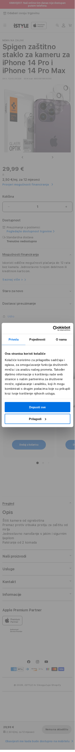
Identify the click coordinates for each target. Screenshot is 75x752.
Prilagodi (35, 418)
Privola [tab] (14, 339)
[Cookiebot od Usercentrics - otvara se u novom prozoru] (53, 328)
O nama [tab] (61, 339)
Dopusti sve (37, 407)
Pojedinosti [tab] (37, 339)
